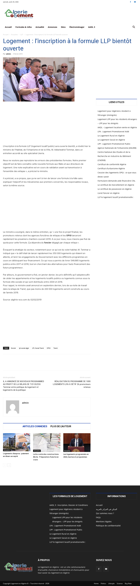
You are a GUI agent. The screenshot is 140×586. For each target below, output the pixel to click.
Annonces (52, 27)
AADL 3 (91, 27)
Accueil (8, 27)
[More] (87, 364)
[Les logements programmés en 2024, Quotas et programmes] (77, 442)
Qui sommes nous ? (105, 513)
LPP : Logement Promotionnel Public (114, 144)
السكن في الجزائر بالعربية (106, 509)
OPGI (48, 348)
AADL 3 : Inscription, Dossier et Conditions (68, 505)
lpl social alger (24, 348)
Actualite (14, 34)
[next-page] (9, 465)
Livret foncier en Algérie (108, 193)
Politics (103, 583)
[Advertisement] (47, 124)
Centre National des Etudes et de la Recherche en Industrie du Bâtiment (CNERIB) (114, 156)
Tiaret (55, 348)
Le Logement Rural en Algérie (111, 135)
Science (120, 583)
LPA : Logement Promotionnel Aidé (113, 131)
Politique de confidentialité (108, 525)
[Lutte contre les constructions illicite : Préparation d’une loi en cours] (46, 442)
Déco (63, 27)
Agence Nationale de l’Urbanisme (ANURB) (117, 148)
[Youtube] (135, 2)
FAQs (98, 517)
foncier (13, 348)
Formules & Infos (23, 27)
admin (8, 54)
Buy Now (128, 583)
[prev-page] (4, 465)
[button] (133, 27)
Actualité (40, 27)
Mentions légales (104, 521)
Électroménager (76, 27)
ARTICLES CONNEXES (35, 426)
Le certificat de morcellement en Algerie (116, 185)
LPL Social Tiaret (38, 348)
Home (96, 583)
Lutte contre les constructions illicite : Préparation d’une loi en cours (46, 457)
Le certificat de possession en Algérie (115, 189)
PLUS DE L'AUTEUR (60, 426)
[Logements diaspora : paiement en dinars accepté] (16, 442)
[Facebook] (130, 2)
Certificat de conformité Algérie (112, 164)
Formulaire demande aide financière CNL (116, 180)
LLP (21, 34)
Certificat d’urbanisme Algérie (111, 168)
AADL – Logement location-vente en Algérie (117, 127)
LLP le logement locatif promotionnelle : (116, 197)
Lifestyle (111, 583)
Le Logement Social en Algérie (111, 139)
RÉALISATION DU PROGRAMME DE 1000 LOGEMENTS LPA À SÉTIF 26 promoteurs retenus (72, 384)
